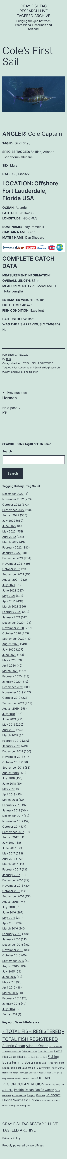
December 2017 (12, 815)
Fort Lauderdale (25, 1067)
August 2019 (10, 708)
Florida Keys (40, 1063)
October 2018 (11, 762)
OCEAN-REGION (30, 1084)
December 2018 (12, 751)
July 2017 (8, 842)
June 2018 (9, 783)
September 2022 (13, 510)
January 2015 (11, 1003)
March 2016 (10, 928)
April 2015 (8, 987)
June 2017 (9, 848)
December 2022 (13, 493)
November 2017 (12, 821)
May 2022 (9, 531)
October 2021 (11, 569)
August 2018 (10, 773)
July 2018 (8, 778)
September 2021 (13, 574)
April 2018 (8, 794)
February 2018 (11, 805)
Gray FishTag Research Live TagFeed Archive (33, 11)
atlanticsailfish (29, 371)
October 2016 (11, 891)
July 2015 (8, 971)
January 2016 (11, 939)
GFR (8, 359)
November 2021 (12, 563)
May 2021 (8, 595)
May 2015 (8, 982)
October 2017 (11, 826)
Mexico (18, 1078)
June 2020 (9, 654)
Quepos (31, 1095)
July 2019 (8, 714)
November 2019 (12, 692)
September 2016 (13, 896)
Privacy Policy (11, 1138)
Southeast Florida (26, 1100)
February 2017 (11, 869)
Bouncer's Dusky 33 (13, 1052)
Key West (39, 1073)
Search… (8, 451)
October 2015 (11, 955)
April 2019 (8, 730)
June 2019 (9, 719)
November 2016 (12, 885)
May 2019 (8, 724)
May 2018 (8, 789)
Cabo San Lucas (29, 1051)
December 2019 (12, 687)
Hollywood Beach (10, 1073)
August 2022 (10, 515)
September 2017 (13, 832)
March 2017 (10, 864)
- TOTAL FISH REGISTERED (37, 363)
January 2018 (11, 810)
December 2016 (12, 880)
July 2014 (8, 1009)
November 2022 (13, 499)
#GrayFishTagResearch (46, 367)
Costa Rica (16, 1056)
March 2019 (10, 735)
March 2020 (10, 671)
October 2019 (11, 697)
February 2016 (11, 934)
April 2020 (9, 665)
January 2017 (11, 875)
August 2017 (10, 837)
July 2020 (8, 649)
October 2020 (11, 633)
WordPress (37, 1145)
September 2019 (13, 703)
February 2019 (11, 740)
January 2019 (11, 746)
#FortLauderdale (21, 367)
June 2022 (9, 526)
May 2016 (8, 917)
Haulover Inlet (43, 1068)
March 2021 (10, 606)
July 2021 (8, 585)
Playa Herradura (19, 1095)
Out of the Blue (52, 1084)
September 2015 (13, 960)
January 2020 (11, 681)
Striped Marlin (46, 1100)
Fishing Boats (23, 1062)
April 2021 (8, 601)
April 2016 (8, 923)
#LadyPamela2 (11, 371)
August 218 (9, 1014)
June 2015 (9, 976)
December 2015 (12, 944)
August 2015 (10, 966)
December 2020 (13, 622)
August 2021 (10, 579)
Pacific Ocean (24, 1090)
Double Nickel (29, 1057)
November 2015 (12, 950)
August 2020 (10, 644)
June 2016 (9, 912)
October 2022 (11, 504)
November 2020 (13, 628)
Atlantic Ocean (13, 1046)
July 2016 (8, 907)
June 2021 (9, 590)
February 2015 (11, 998)
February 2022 (12, 547)
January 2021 (11, 617)
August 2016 (10, 901)
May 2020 (9, 660)
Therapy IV (14, 1105)
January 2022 (11, 552)
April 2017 (8, 858)
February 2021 (11, 611)
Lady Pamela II (57, 1073)
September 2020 (13, 638)
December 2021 (12, 558)
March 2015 (10, 993)
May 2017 (8, 853)
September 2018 (13, 767)
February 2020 (12, 676)
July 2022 (8, 520)
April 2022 (9, 536)
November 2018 (12, 756)
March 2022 (10, 542)
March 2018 (10, 799)
